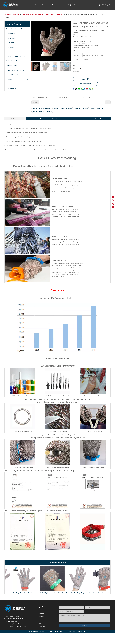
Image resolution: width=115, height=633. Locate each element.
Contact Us (78, 5)
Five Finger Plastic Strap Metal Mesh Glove (18, 593)
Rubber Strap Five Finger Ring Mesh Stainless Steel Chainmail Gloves (70, 593)
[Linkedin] (113, 196)
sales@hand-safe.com (15, 624)
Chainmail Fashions (11, 79)
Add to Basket (84, 83)
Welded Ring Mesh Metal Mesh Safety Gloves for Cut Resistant (44, 593)
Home (37, 5)
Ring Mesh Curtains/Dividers (14, 74)
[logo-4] (14, 608)
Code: (85, 97)
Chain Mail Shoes (11, 88)
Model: (35, 97)
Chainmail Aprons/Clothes (13, 61)
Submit (84, 625)
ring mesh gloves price (81, 108)
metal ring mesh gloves (97, 108)
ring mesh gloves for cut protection (42, 111)
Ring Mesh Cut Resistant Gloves (15, 29)
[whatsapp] (113, 207)
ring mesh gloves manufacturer (41, 108)
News (63, 5)
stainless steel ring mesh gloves (63, 108)
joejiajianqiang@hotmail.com (17, 626)
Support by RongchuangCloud (77, 631)
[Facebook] (113, 193)
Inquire (84, 79)
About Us (54, 5)
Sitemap (65, 631)
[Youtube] (113, 200)
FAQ (69, 5)
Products (45, 5)
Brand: (60, 97)
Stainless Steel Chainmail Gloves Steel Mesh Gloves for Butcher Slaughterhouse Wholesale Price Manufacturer (97, 593)
